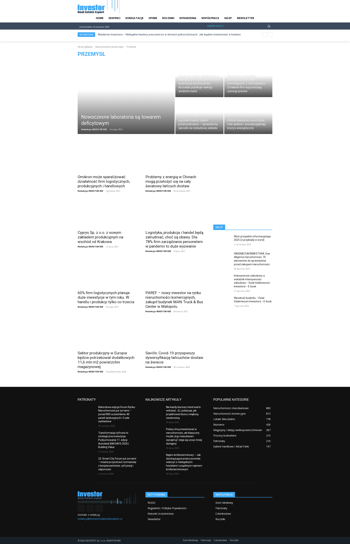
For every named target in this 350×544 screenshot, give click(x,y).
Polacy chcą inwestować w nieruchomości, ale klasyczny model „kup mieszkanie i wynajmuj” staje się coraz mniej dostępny (184, 436)
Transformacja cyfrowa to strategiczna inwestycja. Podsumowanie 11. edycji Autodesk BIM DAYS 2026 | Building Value (113, 440)
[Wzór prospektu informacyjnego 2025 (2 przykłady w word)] (222, 241)
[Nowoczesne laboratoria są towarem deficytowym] (126, 97)
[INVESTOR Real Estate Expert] (107, 497)
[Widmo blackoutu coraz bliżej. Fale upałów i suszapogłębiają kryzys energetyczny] (248, 116)
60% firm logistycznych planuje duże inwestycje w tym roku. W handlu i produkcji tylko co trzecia (106, 297)
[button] (268, 25)
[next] (270, 34)
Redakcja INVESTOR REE (90, 190)
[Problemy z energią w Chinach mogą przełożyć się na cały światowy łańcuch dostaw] (175, 157)
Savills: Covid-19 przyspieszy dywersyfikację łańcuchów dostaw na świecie (174, 357)
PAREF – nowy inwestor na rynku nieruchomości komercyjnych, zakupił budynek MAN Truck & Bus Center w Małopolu (174, 300)
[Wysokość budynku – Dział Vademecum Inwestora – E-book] (222, 302)
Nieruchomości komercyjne (109, 46)
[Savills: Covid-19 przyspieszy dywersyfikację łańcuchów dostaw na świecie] (175, 333)
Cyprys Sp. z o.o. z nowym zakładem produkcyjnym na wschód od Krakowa (100, 237)
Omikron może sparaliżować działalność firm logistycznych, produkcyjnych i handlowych (104, 181)
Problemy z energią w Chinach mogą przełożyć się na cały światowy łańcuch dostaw (170, 181)
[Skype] (246, 25)
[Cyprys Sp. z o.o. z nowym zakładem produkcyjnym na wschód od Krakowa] (107, 213)
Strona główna (85, 46)
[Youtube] (252, 25)
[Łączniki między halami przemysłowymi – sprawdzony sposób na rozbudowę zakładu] (199, 116)
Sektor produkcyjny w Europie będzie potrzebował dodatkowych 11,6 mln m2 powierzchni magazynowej (106, 360)
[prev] (264, 34)
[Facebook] (228, 25)
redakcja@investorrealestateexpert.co (100, 518)
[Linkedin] (240, 25)
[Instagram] (234, 25)
